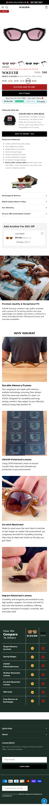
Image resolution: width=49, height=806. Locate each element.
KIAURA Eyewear (12, 794)
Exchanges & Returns (11, 196)
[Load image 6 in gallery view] (24, 34)
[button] (44, 801)
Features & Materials (11, 139)
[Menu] (2, 7)
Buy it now (24, 93)
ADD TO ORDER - (24, 134)
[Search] (7, 7)
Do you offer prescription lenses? (16, 214)
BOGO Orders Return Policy (14, 202)
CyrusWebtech (7, 796)
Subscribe (24, 766)
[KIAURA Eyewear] (25, 7)
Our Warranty (8, 208)
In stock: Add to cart (24, 87)
